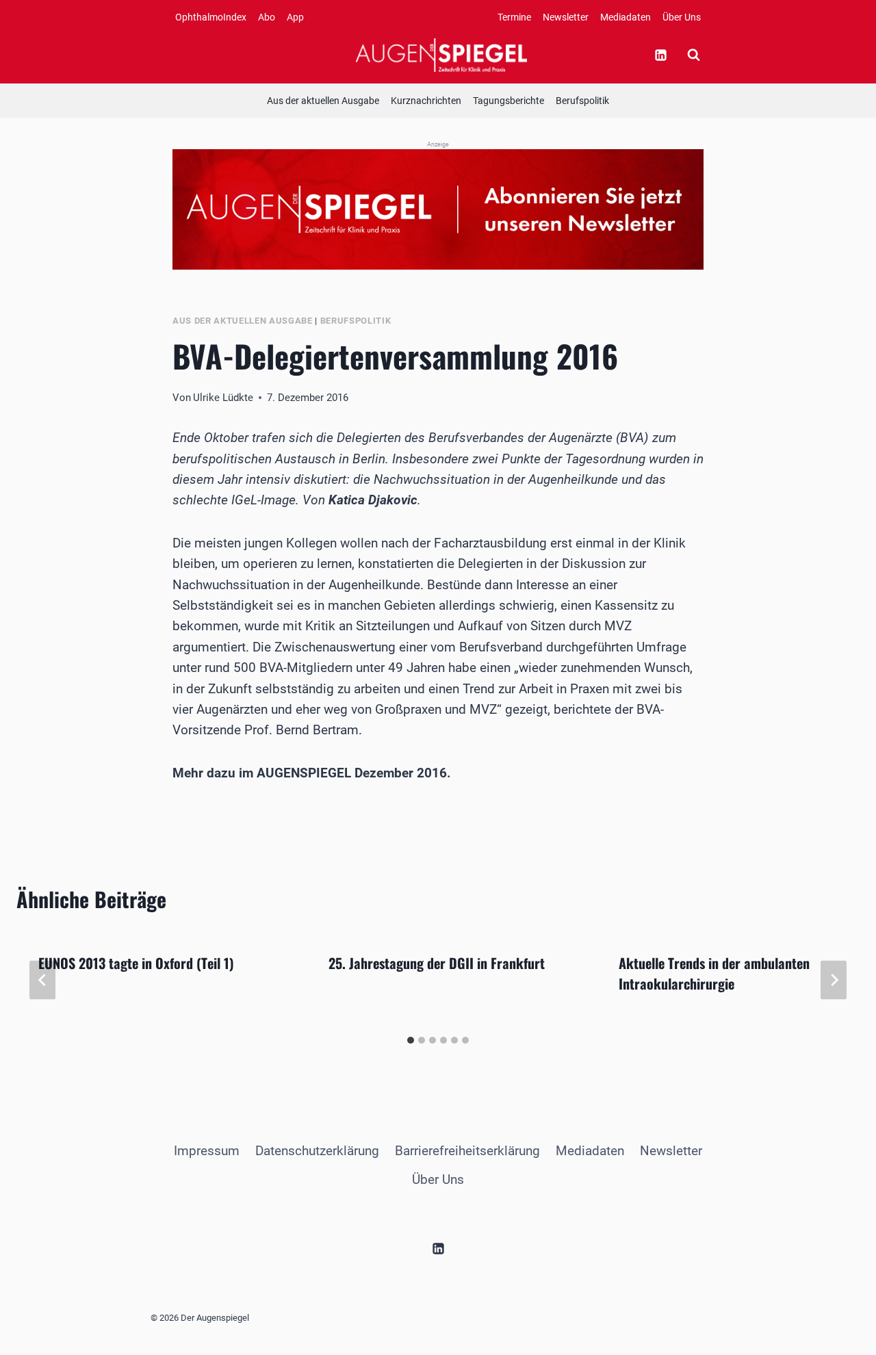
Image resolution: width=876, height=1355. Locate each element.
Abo (266, 17)
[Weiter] (834, 979)
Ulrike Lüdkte (223, 397)
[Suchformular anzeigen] (693, 55)
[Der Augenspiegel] (441, 54)
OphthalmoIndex (210, 17)
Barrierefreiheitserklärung (467, 1151)
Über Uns (681, 17)
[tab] (410, 1040)
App (295, 17)
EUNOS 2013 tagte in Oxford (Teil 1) (136, 963)
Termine (514, 17)
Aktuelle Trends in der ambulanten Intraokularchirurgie (714, 973)
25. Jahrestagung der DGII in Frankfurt (436, 963)
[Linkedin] (660, 55)
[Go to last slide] (42, 979)
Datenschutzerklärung (317, 1151)
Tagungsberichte (508, 100)
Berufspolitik (582, 100)
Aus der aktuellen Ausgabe (323, 100)
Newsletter (566, 17)
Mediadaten (625, 17)
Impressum (207, 1151)
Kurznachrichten (426, 100)
